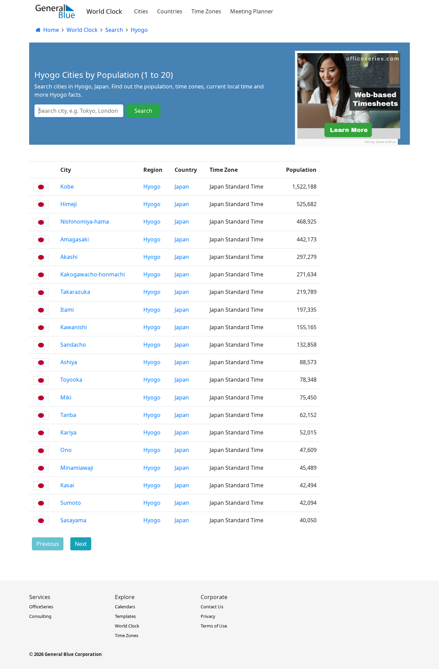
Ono (66, 450)
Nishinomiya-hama (84, 221)
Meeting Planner (251, 11)
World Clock (104, 11)
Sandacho (73, 344)
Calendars (125, 607)
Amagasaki (74, 239)
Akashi (69, 257)
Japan (182, 186)
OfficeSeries (41, 607)
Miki (65, 397)
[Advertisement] (346, 189)
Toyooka (71, 379)
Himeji (68, 204)
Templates (125, 616)
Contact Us (212, 607)
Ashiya (68, 362)
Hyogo (152, 186)
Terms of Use (214, 626)
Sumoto (70, 502)
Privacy (208, 616)
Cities (141, 11)
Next (81, 544)
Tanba (68, 415)
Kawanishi (73, 327)
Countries (169, 11)
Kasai (67, 485)
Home (50, 30)
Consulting (40, 616)
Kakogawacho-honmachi (92, 274)
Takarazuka (75, 292)
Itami (67, 309)
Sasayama (73, 520)
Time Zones (206, 11)
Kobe (67, 186)
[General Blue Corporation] (55, 11)
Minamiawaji (76, 467)
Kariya (68, 432)
